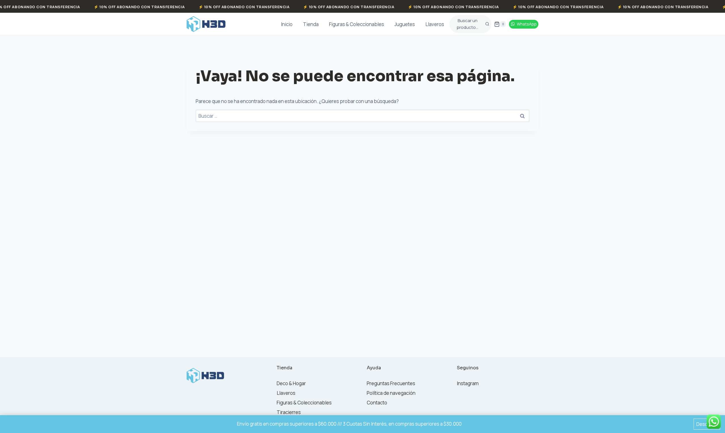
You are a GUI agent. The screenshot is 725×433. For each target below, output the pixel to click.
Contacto (377, 402)
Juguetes (405, 24)
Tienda (311, 24)
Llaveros (434, 24)
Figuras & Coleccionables (356, 24)
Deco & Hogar (291, 383)
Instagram (468, 383)
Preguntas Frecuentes (391, 383)
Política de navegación (391, 393)
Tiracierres (289, 412)
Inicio (287, 24)
